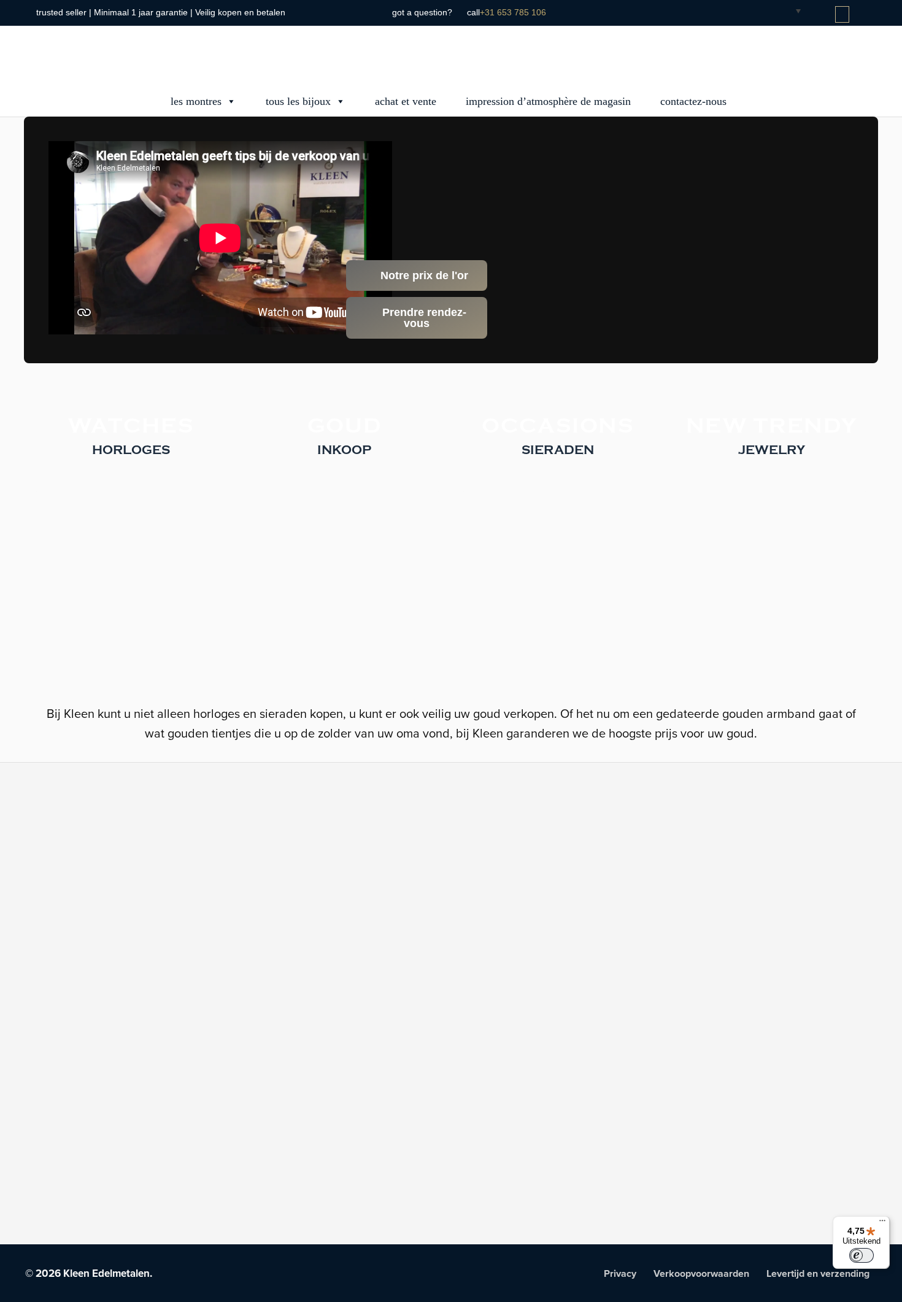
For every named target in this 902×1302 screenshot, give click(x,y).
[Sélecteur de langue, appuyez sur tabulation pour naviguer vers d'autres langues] (788, 10)
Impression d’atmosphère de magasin (548, 101)
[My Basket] (843, 15)
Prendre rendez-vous (422, 317)
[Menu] (882, 1223)
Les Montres (196, 101)
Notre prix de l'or (422, 275)
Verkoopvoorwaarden (701, 1274)
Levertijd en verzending (817, 1274)
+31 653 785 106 (513, 12)
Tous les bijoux (298, 101)
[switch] (861, 1255)
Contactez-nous (693, 101)
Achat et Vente (405, 101)
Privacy (620, 1274)
